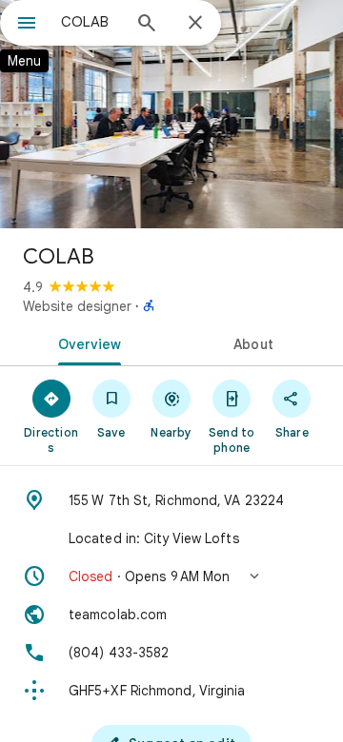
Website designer (77, 306)
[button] (171, 576)
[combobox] (90, 21)
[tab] (86, 342)
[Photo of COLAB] (171, 114)
